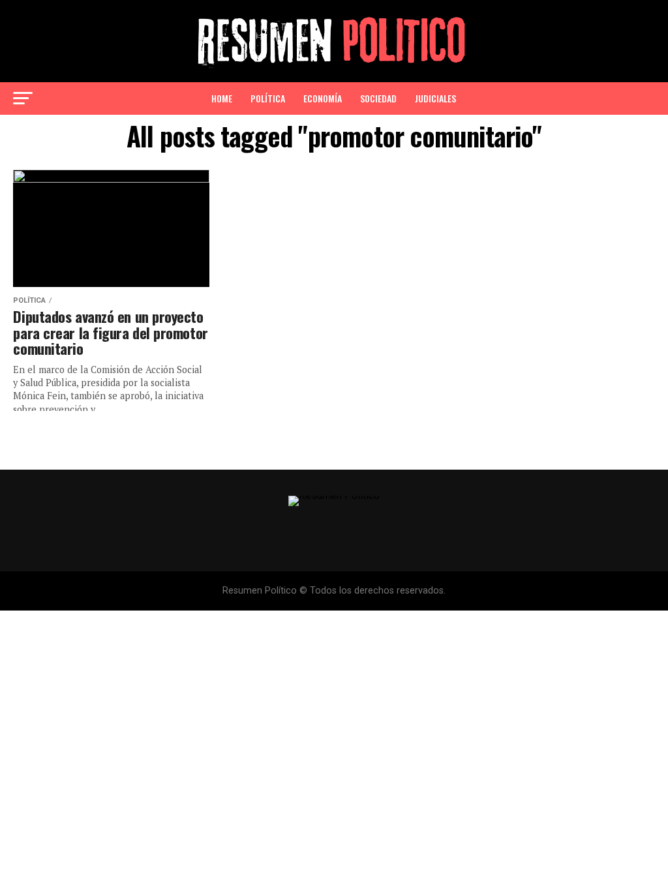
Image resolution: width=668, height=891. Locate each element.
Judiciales (435, 98)
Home (221, 98)
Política (267, 98)
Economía (322, 98)
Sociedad (378, 98)
